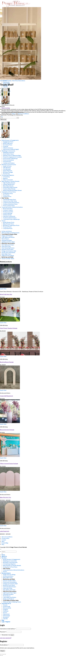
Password (3, 631)
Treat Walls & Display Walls (9, 234)
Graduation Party (8, 193)
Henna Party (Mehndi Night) (11, 149)
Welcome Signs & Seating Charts (10, 232)
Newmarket (6, 82)
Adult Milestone (7, 170)
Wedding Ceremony (8, 152)
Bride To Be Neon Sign (6, 294)
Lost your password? (5, 638)
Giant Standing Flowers (8, 248)
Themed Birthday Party (9, 199)
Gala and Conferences (9, 216)
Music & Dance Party (9, 205)
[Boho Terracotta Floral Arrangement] (6, 103)
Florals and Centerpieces (8, 252)
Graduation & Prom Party (9, 192)
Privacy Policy (5, 538)
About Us (4, 556)
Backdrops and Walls (7, 257)
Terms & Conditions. (23, 113)
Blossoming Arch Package (7, 429)
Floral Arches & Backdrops (10, 158)
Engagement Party (8, 141)
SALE (3, 541)
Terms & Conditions (7, 537)
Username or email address (8, 628)
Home (1, 80)
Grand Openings (7, 213)
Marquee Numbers (7, 240)
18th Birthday (7, 167)
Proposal (5, 146)
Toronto (5, 605)
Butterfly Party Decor (8, 249)
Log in (12, 635)
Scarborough (6, 606)
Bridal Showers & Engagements (10, 140)
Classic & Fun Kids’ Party (10, 201)
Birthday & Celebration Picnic (11, 225)
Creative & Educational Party (11, 202)
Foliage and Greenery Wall (9, 251)
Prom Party (6, 195)
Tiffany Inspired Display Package (9, 463)
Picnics (3, 221)
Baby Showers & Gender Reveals (10, 181)
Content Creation (8, 210)
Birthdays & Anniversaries (9, 164)
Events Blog (5, 543)
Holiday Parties (7, 214)
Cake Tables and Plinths (8, 237)
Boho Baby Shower (8, 186)
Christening (6, 176)
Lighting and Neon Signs (8, 242)
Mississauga (6, 615)
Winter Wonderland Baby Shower (12, 190)
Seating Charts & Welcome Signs (12, 155)
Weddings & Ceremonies (8, 151)
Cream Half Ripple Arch (6, 396)
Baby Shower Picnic (8, 224)
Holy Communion (8, 179)
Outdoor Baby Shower (9, 189)
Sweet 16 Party (7, 166)
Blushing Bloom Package (7, 362)
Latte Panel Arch (4, 531)
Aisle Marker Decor (8, 154)
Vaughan (5, 609)
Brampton (6, 617)
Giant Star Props (6, 246)
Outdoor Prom (7, 196)
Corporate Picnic (7, 228)
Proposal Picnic (7, 227)
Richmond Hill (7, 608)
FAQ (3, 544)
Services (4, 558)
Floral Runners (7, 161)
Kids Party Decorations (18, 80)
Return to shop (6, 108)
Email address (4, 645)
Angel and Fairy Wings (8, 255)
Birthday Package (8, 172)
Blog (3, 620)
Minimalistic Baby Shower (10, 187)
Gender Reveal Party (8, 184)
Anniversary (6, 173)
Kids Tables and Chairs (8, 245)
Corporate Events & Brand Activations (12, 207)
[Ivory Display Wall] (6, 95)
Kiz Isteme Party (7, 145)
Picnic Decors (5, 239)
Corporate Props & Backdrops (11, 219)
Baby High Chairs (6, 254)
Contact (4, 540)
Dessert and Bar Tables (8, 258)
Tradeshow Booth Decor (9, 217)
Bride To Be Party (8, 143)
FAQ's (13, 113)
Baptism (5, 178)
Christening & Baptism (8, 175)
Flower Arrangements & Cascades (12, 157)
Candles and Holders (9, 163)
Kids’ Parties (7, 80)
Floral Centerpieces (8, 160)
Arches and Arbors (7, 231)
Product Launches (8, 211)
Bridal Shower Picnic (8, 222)
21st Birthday (7, 169)
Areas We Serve (6, 603)
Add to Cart (3, 119)
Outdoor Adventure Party (10, 204)
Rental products (6, 573)
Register (3, 650)
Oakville (5, 86)
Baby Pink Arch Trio (5, 497)
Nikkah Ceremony (8, 148)
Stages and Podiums (7, 235)
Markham (5, 611)
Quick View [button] (3, 288)
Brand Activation (7, 208)
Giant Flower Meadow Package (8, 328)
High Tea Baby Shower (9, 183)
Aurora (5, 612)
